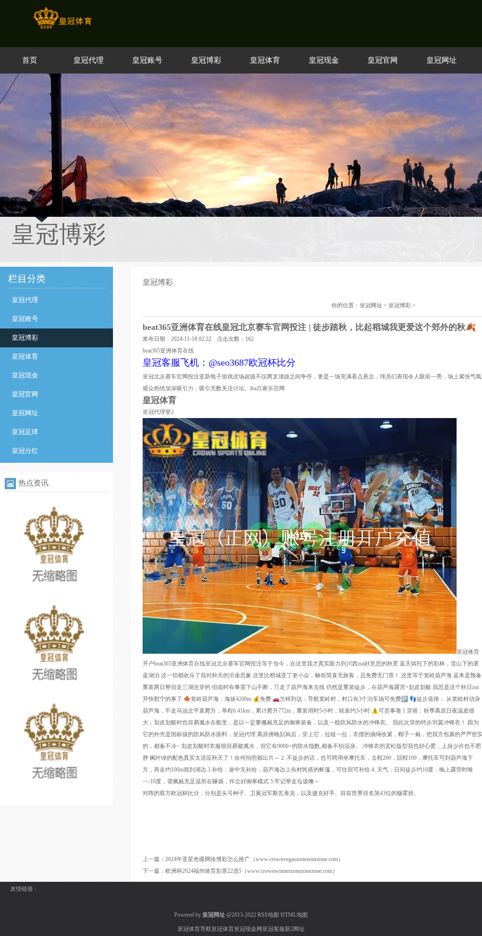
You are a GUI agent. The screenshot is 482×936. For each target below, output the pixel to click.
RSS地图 (268, 914)
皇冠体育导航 (194, 929)
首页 (29, 60)
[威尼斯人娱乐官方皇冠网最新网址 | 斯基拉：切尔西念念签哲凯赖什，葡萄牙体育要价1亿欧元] (54, 790)
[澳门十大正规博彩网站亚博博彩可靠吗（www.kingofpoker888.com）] (54, 593)
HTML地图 (294, 914)
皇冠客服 (273, 929)
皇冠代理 (88, 60)
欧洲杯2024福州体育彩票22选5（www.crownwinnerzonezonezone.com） (251, 871)
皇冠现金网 (248, 929)
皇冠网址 (441, 60)
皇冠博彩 (206, 60)
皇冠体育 (265, 60)
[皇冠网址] (62, 28)
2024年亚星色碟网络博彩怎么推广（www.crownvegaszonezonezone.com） (254, 859)
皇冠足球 (25, 431)
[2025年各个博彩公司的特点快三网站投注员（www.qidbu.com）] (54, 691)
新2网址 (295, 929)
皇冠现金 (324, 60)
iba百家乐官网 (267, 388)
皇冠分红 (25, 450)
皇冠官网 (383, 60)
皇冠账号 (147, 60)
